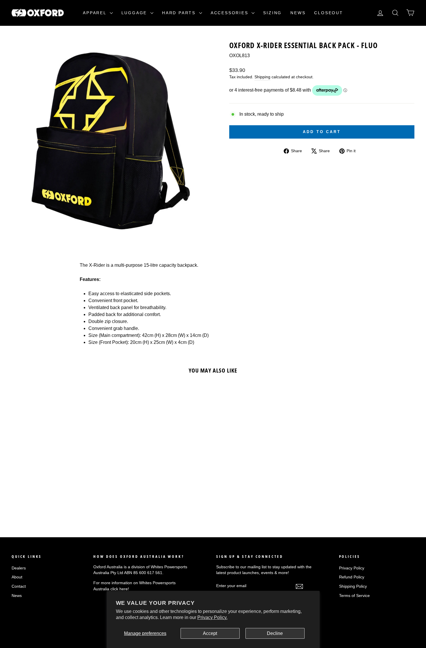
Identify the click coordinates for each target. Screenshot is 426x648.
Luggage (135, 12)
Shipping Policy (353, 586)
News (297, 12)
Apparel (95, 12)
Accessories (230, 12)
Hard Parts (180, 12)
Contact (19, 586)
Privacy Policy (351, 568)
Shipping (262, 77)
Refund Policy (351, 577)
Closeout (328, 12)
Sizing (272, 12)
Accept (210, 633)
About (17, 577)
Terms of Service (354, 595)
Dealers (19, 568)
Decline (275, 633)
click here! (119, 589)
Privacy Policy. (212, 617)
